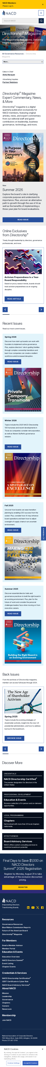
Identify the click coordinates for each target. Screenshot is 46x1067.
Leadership (7, 996)
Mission (5, 993)
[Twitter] (37, 907)
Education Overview (11, 957)
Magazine (12, 934)
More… (6, 62)
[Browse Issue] (23, 701)
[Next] (41, 309)
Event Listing (7, 963)
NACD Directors (13, 960)
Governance (7, 999)
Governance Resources (12, 924)
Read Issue (23, 220)
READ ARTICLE (14, 299)
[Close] (42, 1049)
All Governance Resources (13, 54)
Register (23, 887)
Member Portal (8, 949)
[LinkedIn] (28, 907)
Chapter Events (9, 967)
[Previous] (5, 309)
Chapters (9, 820)
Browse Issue (14, 738)
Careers (5, 1006)
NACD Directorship (20, 779)
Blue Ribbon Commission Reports (16, 927)
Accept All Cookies (30, 1063)
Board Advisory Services (18, 841)
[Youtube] (32, 907)
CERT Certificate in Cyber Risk (15, 981)
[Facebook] (42, 907)
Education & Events (15, 799)
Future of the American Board (15, 931)
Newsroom (7, 1009)
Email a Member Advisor (12, 945)
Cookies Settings (13, 1063)
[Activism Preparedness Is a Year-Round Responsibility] (23, 262)
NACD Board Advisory (16, 985)
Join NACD (6, 1020)
